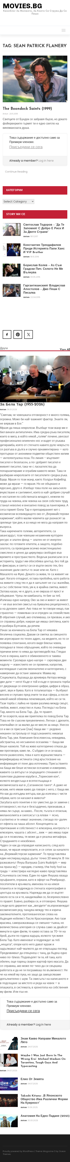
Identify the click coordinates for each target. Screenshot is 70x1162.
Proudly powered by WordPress (18, 1151)
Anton (6, 113)
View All (65, 349)
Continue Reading (16, 171)
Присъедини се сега (26, 146)
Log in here (46, 161)
